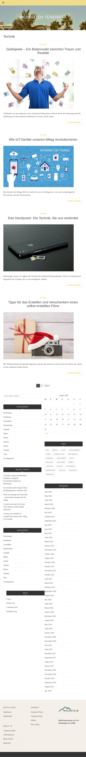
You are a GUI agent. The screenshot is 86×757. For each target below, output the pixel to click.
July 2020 (48, 600)
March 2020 (49, 608)
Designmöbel (74, 450)
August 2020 (49, 595)
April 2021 (48, 579)
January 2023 (49, 546)
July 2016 (48, 691)
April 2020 (48, 604)
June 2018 (48, 645)
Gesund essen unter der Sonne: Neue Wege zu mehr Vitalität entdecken (14, 506)
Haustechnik (7, 425)
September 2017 (50, 658)
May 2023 (48, 533)
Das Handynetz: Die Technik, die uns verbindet (43, 218)
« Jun (46, 433)
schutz (60, 466)
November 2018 (50, 641)
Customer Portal (36, 716)
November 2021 (50, 571)
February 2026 (50, 508)
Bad (47, 450)
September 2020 (50, 591)
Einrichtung (7, 413)
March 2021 (49, 583)
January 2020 (49, 612)
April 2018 (48, 649)
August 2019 (49, 620)
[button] (2, 3)
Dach (63, 450)
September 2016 (50, 682)
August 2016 (49, 687)
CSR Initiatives (8, 735)
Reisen (5, 446)
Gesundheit (7, 421)
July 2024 (48, 512)
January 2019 (49, 633)
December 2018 (50, 637)
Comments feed (11, 607)
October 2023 (49, 517)
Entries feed (10, 603)
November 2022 (50, 550)
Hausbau (49, 462)
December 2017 (50, 653)
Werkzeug (50, 474)
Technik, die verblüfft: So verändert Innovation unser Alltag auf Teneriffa (15, 516)
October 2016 (49, 678)
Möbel (5, 433)
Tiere (5, 454)
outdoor (6, 442)
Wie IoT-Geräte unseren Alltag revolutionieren (43, 139)
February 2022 (50, 562)
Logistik (6, 429)
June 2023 (48, 529)
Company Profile (9, 731)
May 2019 (48, 624)
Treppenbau (51, 470)
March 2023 (49, 542)
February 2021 (50, 587)
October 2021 (49, 575)
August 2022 (49, 558)
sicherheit (70, 466)
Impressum (7, 712)
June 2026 (48, 492)
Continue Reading (74, 122)
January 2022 (49, 566)
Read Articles (8, 739)
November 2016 (50, 674)
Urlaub (62, 470)
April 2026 (48, 500)
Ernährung (7, 417)
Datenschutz (7, 716)
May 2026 (48, 496)
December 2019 (50, 616)
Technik (43, 44)
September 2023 (50, 521)
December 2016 (50, 670)
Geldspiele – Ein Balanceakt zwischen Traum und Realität (43, 51)
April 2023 (48, 537)
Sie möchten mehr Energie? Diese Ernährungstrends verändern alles (15, 489)
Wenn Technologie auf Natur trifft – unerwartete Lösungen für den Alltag (15, 497)
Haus (72, 458)
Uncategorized (8, 458)
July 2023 (48, 525)
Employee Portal (37, 712)
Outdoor (49, 466)
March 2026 (49, 504)
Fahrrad (49, 458)
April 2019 (48, 629)
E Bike (48, 454)
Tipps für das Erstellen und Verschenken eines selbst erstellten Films (43, 304)
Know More (35, 724)
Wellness (73, 470)
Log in (8, 599)
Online (5, 438)
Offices (33, 720)
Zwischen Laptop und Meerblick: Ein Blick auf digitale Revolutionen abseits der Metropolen (15, 480)
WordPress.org (11, 611)
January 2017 (49, 666)
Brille (55, 450)
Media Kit (7, 743)
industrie (61, 462)
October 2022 (49, 554)
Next (47, 385)
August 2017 (49, 662)
